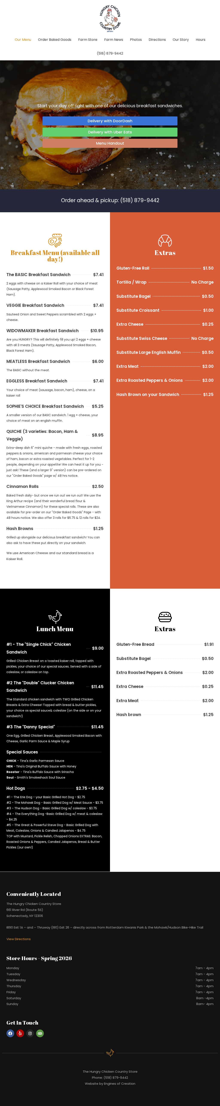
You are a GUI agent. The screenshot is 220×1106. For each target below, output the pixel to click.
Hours (200, 39)
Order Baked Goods (54, 39)
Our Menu (23, 39)
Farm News (113, 39)
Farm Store (87, 39)
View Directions (18, 939)
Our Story (181, 39)
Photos (136, 39)
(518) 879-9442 (110, 53)
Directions (157, 39)
